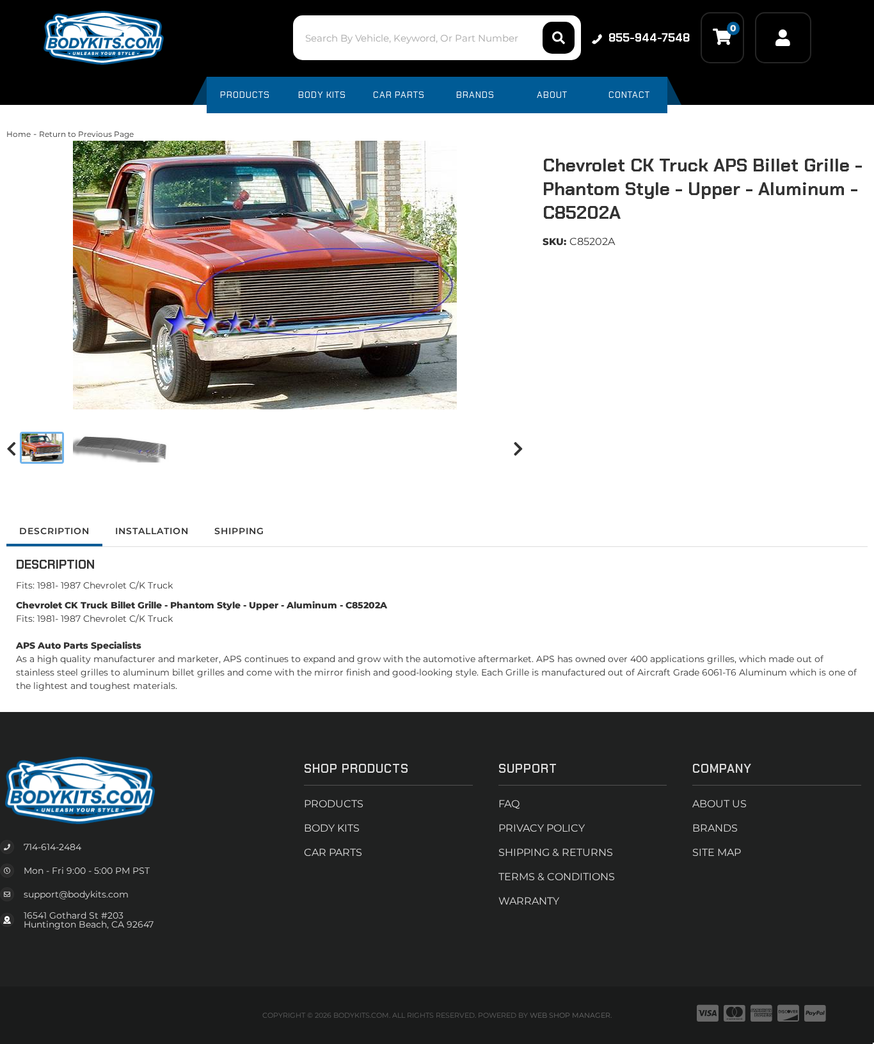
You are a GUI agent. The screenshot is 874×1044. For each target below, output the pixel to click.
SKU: (554, 241)
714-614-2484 (52, 847)
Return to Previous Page (86, 134)
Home (18, 134)
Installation (152, 531)
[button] (436, 37)
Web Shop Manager (570, 1015)
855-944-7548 (649, 37)
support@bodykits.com (76, 894)
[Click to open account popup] (783, 37)
